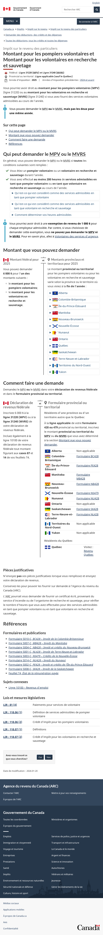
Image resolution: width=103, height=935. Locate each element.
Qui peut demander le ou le (32, 131)
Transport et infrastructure (65, 842)
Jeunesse (56, 880)
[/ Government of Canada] (22, 8)
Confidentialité (10, 928)
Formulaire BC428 (87, 456)
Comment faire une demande (27, 139)
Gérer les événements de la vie (67, 886)
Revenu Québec (88, 553)
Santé (6, 868)
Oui (40, 757)
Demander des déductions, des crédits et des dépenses (33, 34)
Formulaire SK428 (87, 509)
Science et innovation (62, 861)
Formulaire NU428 (87, 498)
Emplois (7, 836)
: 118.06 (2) (12, 722)
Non (49, 757)
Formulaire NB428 (87, 484)
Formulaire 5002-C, (51, 664)
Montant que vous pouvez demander (31, 135)
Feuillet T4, (33, 673)
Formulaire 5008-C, (41, 669)
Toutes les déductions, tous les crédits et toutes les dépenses (36, 40)
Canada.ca (8, 29)
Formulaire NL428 (87, 514)
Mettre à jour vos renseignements (69, 793)
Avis (5, 922)
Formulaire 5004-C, (49, 647)
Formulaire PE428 (87, 465)
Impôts (20, 29)
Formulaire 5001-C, (46, 652)
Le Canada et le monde (63, 849)
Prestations (9, 861)
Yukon (62, 372)
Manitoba (64, 312)
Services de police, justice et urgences (71, 836)
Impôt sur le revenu (37, 29)
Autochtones (58, 868)
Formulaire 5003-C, (43, 656)
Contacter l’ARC (11, 793)
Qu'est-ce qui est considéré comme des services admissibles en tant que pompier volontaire (54, 195)
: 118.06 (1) (12, 712)
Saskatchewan (67, 352)
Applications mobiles (13, 909)
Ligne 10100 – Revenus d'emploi (28, 687)
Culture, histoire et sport (15, 893)
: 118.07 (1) (12, 729)
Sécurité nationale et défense (18, 886)
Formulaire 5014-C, (37, 660)
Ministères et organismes (64, 819)
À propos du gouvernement (17, 825)
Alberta (62, 293)
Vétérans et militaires (62, 874)
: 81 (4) (10, 705)
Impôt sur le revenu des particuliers (68, 29)
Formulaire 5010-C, (46, 639)
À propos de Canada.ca (15, 915)
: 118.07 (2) (12, 737)
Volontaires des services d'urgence (76, 236)
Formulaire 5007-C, (38, 643)
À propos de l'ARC (12, 799)
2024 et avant (87, 80)
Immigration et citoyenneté (17, 842)
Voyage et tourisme (13, 849)
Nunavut (63, 332)
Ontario (63, 339)
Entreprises (9, 855)
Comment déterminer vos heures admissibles (43, 215)
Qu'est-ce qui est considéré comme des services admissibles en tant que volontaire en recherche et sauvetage (54, 206)
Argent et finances (61, 855)
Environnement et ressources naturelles (23, 880)
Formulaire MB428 (83, 476)
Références (15, 144)
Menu (13, 21)
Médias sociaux (11, 903)
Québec (63, 345)
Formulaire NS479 (87, 493)
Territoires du (74, 365)
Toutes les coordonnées (15, 819)
